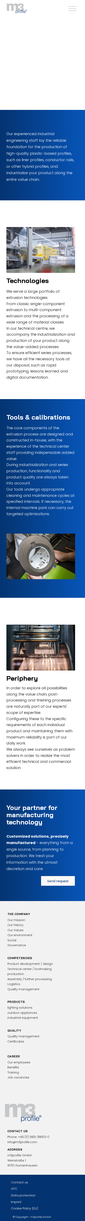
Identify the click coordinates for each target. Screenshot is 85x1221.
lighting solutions (19, 1008)
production (15, 974)
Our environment (19, 935)
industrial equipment (22, 1018)
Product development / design (30, 964)
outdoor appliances (22, 1013)
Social (11, 940)
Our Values (15, 930)
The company (18, 914)
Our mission (16, 920)
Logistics (13, 984)
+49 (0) (33, 1137)
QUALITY (14, 1030)
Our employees (18, 1062)
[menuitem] (72, 8)
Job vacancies (18, 1077)
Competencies (19, 958)
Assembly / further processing (29, 979)
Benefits (13, 1067)
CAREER (13, 1056)
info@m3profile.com (22, 1142)
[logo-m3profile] (35, 8)
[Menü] (72, 8)
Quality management (23, 989)
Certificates (15, 1041)
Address (14, 1149)
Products (16, 1002)
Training (13, 1072)
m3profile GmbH (40, 1217)
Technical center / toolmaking (29, 969)
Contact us (17, 1131)
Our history (15, 925)
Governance (16, 945)
